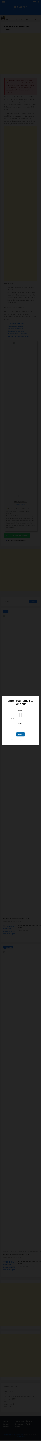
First (12, 718)
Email (20, 723)
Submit (20, 734)
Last (28, 718)
